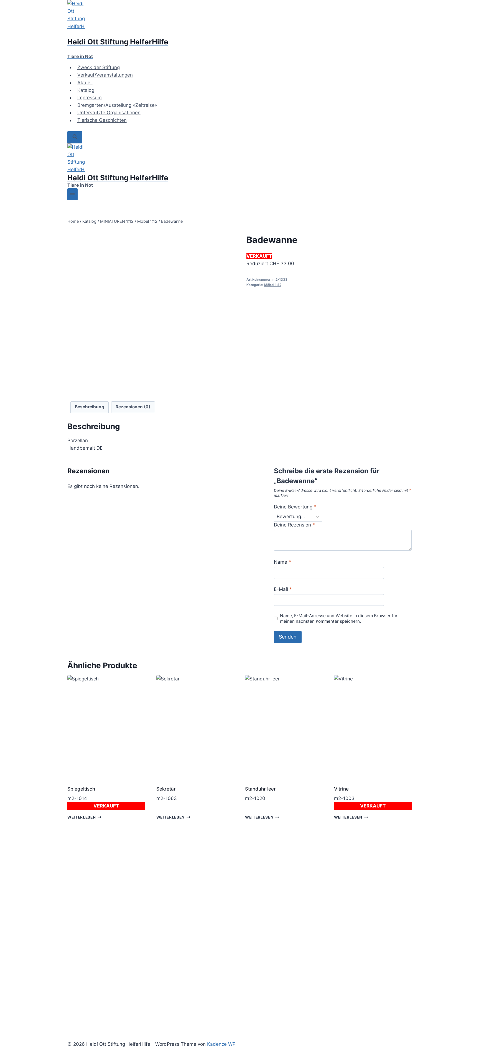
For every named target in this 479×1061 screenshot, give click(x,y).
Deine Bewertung (295, 507)
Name (282, 562)
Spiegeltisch (81, 789)
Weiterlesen (81, 817)
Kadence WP (221, 1044)
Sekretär (166, 789)
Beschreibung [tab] (89, 406)
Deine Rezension (294, 525)
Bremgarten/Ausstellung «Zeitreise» (117, 105)
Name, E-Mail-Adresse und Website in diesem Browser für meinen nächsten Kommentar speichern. (339, 618)
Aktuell (85, 82)
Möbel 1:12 (272, 285)
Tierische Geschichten (102, 120)
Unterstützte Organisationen (109, 112)
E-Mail (283, 589)
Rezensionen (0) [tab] (133, 406)
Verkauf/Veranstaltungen (105, 75)
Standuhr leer (260, 789)
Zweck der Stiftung (98, 67)
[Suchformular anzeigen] (74, 137)
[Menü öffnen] (72, 194)
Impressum (89, 97)
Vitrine (341, 789)
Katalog (85, 90)
